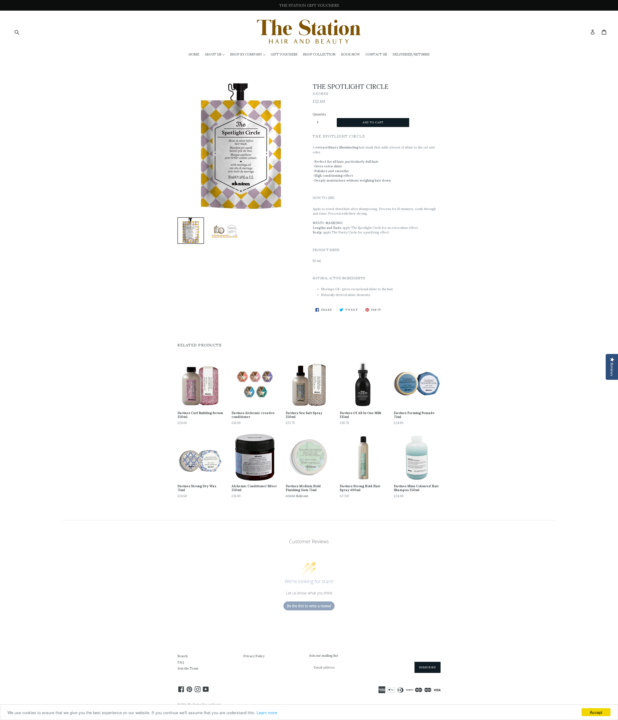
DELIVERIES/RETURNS (411, 54)
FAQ (180, 662)
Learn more (267, 712)
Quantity (319, 114)
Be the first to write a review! (309, 606)
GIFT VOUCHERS (284, 54)
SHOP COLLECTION (319, 54)
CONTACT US (376, 54)
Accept (596, 712)
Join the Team (187, 668)
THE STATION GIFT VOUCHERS (309, 5)
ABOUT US (216, 54)
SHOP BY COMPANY (249, 54)
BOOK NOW (350, 54)
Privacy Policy (254, 656)
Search (182, 656)
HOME (194, 54)
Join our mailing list (323, 656)
